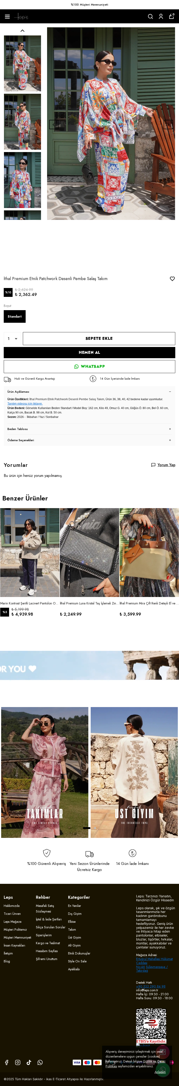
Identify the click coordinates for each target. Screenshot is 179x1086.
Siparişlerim (44, 935)
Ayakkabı (74, 969)
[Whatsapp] (40, 1062)
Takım (72, 929)
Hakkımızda (12, 905)
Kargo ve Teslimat (48, 943)
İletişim (8, 953)
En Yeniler (74, 905)
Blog (7, 961)
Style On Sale (77, 961)
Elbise (72, 921)
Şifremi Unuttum (46, 959)
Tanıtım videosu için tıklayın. (25, 403)
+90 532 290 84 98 (150, 986)
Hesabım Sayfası (47, 951)
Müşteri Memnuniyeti (17, 937)
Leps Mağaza (12, 921)
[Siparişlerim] (161, 16)
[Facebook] (6, 1062)
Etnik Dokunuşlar (79, 953)
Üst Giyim (74, 937)
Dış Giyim (75, 913)
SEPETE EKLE (99, 338)
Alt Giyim (74, 945)
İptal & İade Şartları (49, 919)
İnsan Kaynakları (14, 945)
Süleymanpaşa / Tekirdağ (152, 969)
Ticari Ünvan (12, 913)
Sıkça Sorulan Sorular (50, 927)
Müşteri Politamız (15, 929)
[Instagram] (18, 1062)
